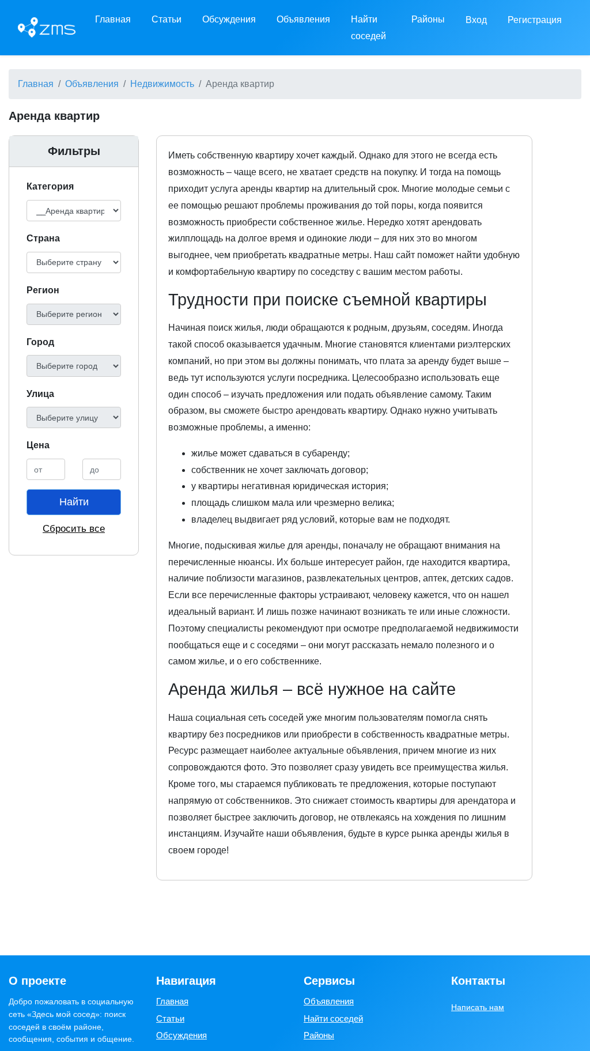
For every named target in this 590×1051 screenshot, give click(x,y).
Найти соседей (368, 27)
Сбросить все (74, 528)
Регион (43, 290)
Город (40, 342)
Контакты (478, 980)
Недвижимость (162, 84)
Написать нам (477, 1007)
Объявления (303, 19)
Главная (113, 19)
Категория (50, 186)
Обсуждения (229, 19)
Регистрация (535, 20)
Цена (38, 445)
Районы (428, 19)
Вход (476, 20)
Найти (74, 502)
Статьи (166, 19)
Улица (40, 394)
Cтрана (43, 238)
